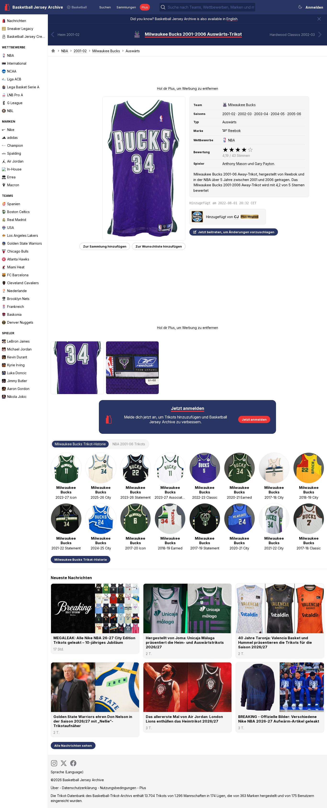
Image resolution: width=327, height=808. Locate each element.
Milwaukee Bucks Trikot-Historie (80, 559)
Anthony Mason (234, 164)
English (231, 19)
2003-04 (261, 114)
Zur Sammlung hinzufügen (104, 246)
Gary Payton (264, 164)
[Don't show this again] (319, 19)
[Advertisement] (187, 73)
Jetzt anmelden (254, 419)
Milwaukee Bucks (106, 51)
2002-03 (245, 114)
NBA (64, 51)
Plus (145, 7)
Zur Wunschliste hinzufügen (158, 246)
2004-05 (278, 114)
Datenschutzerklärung (79, 788)
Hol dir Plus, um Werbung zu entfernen (187, 88)
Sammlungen (126, 7)
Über (55, 788)
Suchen (105, 7)
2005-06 (294, 114)
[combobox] (211, 7)
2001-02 (80, 51)
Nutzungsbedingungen (118, 788)
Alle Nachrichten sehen (73, 745)
